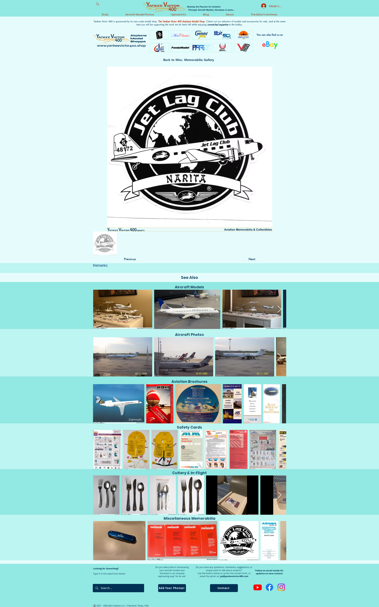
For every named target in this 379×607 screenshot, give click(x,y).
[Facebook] (269, 587)
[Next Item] (279, 309)
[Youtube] (258, 587)
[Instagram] (281, 587)
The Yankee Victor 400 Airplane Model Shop (181, 21)
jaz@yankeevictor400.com (234, 576)
